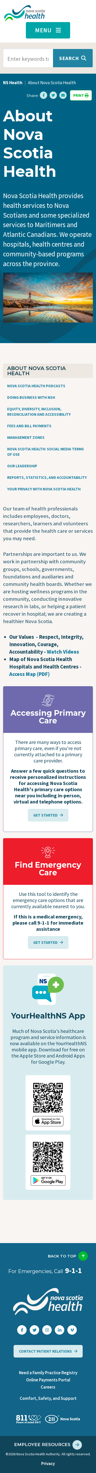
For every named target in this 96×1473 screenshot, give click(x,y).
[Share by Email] (63, 95)
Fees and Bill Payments (29, 425)
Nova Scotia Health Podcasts (36, 385)
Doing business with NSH (31, 397)
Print (79, 95)
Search (69, 58)
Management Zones (26, 437)
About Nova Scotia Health (36, 370)
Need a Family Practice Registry (48, 1372)
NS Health (13, 82)
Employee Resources (42, 1444)
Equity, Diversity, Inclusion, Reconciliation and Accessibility (39, 411)
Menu (43, 30)
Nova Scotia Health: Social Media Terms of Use (45, 452)
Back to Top (62, 1256)
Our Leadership (22, 465)
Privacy (48, 1463)
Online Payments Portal (48, 1380)
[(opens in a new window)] (43, 95)
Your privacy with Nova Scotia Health (44, 489)
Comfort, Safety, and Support (48, 1398)
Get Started (45, 815)
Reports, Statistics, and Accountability (47, 477)
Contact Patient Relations (45, 1351)
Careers (48, 1387)
